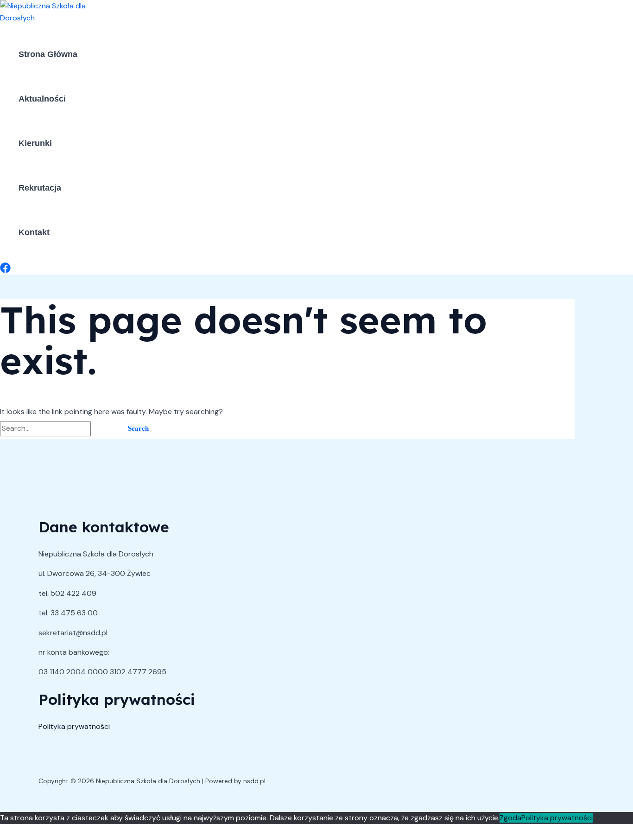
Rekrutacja (40, 187)
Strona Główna (48, 54)
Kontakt (34, 232)
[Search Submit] (104, 428)
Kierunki (35, 143)
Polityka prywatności (74, 726)
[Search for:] (58, 428)
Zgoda (510, 818)
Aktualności (42, 98)
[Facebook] (5, 270)
